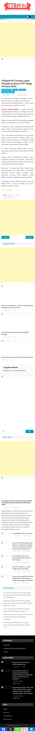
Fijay (13, 95)
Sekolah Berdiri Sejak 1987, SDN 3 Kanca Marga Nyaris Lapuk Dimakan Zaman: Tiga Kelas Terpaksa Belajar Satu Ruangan (18, 603)
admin (15, 337)
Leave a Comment (21, 95)
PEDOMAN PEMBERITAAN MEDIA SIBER (14, 648)
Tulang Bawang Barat (8, 92)
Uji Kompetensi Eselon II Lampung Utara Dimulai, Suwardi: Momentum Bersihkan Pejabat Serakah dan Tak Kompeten (17, 595)
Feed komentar (7, 716)
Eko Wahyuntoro (27, 551)
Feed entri (6, 712)
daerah (10, 195)
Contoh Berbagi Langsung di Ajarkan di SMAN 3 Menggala (15, 333)
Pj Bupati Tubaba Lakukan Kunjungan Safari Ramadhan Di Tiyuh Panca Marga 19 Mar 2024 (30, 237)
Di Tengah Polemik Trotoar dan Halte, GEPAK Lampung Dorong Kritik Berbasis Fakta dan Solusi (16, 503)
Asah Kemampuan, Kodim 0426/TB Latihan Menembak (17, 357)
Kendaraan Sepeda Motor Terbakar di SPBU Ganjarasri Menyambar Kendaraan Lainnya (17, 306)
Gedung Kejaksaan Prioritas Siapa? (22, 533)
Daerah (15, 89)
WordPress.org (7, 719)
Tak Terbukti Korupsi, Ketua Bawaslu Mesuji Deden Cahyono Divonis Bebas (21, 558)
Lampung (17, 195)
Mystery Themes (23, 725)
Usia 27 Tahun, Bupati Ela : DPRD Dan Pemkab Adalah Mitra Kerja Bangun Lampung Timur (16, 610)
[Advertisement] (17, 39)
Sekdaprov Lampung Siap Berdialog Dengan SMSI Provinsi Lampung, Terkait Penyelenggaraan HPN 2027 (22, 578)
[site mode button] (29, 17)
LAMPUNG (22, 89)
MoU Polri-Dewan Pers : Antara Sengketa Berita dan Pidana (21, 568)
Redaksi (5, 652)
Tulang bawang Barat (8, 197)
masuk (12, 370)
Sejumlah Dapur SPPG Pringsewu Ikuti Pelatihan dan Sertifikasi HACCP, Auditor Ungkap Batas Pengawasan (18, 617)
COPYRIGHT (6, 645)
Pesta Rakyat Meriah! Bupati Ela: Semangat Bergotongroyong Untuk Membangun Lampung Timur (16, 625)
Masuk (5, 709)
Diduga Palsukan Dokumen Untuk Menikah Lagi (21, 663)
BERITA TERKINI (7, 89)
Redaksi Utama (15, 507)
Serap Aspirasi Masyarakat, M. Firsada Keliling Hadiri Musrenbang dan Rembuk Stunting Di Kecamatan (7, 237)
